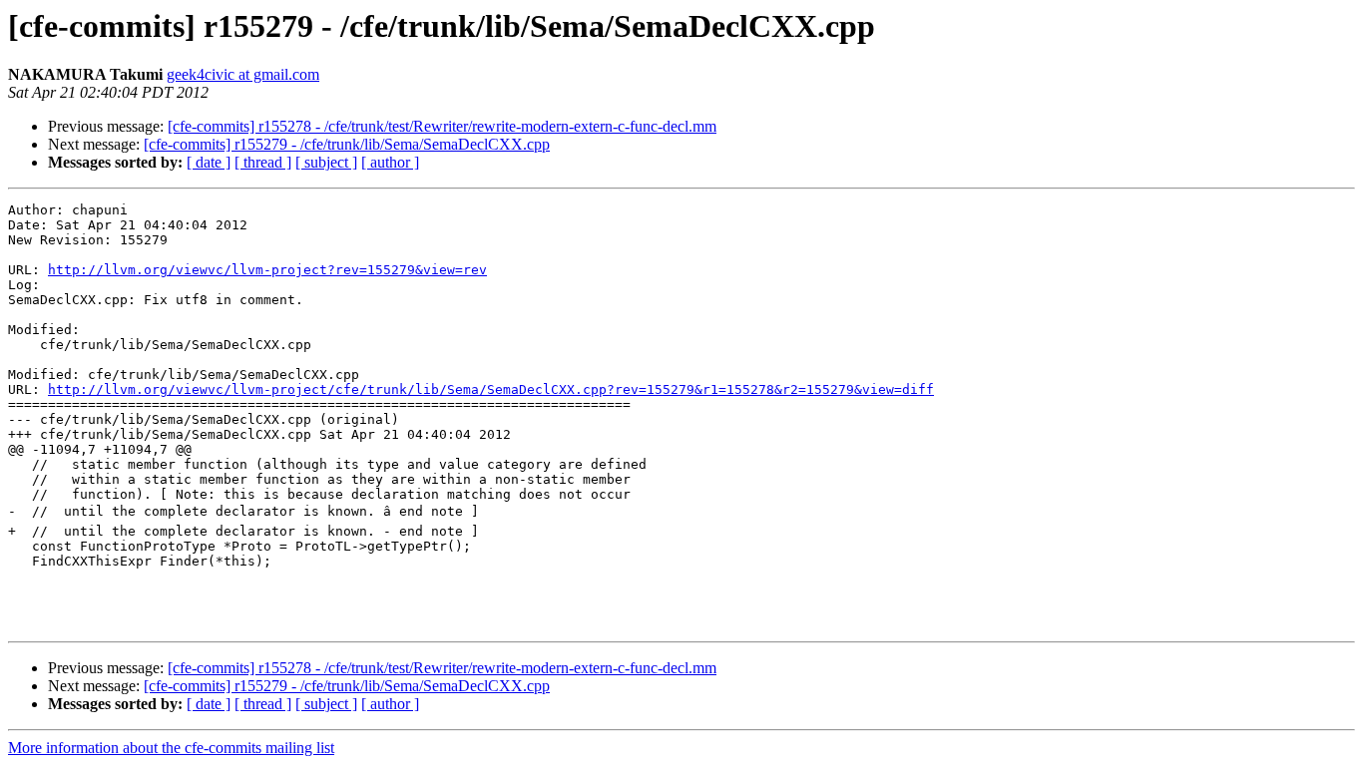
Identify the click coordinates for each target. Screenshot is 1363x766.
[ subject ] (326, 162)
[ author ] (390, 162)
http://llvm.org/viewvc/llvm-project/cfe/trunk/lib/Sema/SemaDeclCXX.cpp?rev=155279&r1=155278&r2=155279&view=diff (491, 389)
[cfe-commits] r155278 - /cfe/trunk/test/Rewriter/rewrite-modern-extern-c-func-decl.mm (442, 126)
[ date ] (208, 162)
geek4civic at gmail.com (243, 74)
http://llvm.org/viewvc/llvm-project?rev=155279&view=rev (267, 269)
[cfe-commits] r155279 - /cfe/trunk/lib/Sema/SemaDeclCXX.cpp (347, 144)
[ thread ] (262, 162)
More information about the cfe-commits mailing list (171, 747)
